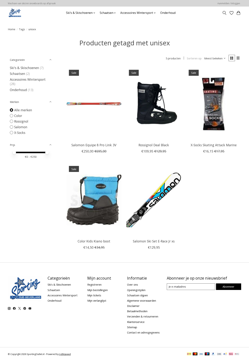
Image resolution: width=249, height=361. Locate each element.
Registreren (94, 284)
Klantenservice (136, 322)
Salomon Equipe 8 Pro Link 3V (93, 145)
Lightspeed (65, 354)
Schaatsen (17, 73)
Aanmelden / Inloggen (228, 3)
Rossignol (21, 121)
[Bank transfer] (219, 354)
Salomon (20, 127)
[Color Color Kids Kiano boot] (94, 199)
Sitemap (132, 327)
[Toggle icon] (224, 13)
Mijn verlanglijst (96, 300)
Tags (22, 29)
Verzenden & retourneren (142, 316)
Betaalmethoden (137, 311)
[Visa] (201, 354)
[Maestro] (207, 354)
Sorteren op (194, 58)
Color (18, 115)
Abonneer (228, 286)
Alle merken (23, 110)
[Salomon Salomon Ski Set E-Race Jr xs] (153, 199)
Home (11, 29)
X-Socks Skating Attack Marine (214, 145)
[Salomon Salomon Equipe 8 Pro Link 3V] (94, 103)
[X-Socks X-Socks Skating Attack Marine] (213, 103)
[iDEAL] (189, 354)
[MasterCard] (195, 354)
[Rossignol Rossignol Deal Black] (153, 103)
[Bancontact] (225, 354)
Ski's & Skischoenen (24, 68)
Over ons (132, 284)
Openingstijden (136, 290)
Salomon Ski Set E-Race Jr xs (154, 241)
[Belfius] (237, 354)
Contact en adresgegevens (143, 332)
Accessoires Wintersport (28, 79)
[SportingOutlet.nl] (15, 13)
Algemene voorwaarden (141, 300)
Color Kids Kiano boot (94, 241)
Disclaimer (133, 306)
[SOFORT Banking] (231, 354)
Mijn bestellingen (97, 290)
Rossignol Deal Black (154, 145)
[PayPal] (213, 354)
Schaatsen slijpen (137, 295)
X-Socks (19, 132)
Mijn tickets (94, 295)
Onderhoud (168, 13)
